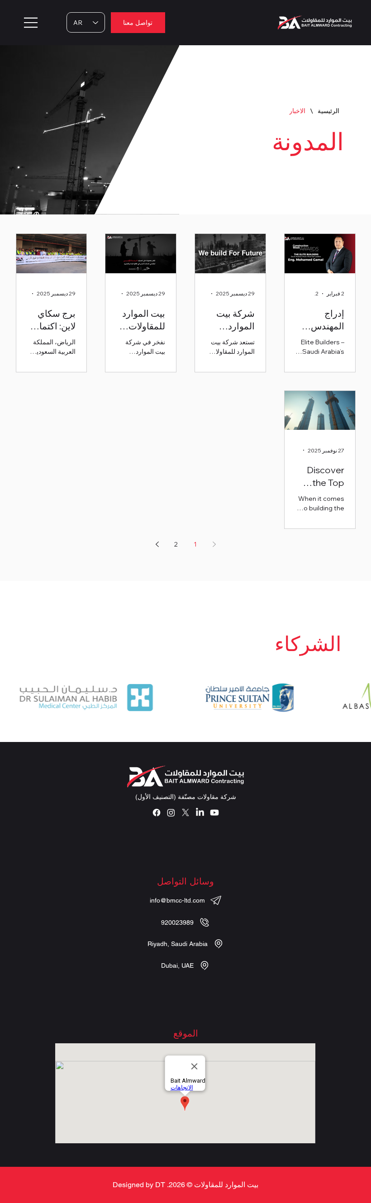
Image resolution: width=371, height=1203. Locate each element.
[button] (138, 22)
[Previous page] (214, 544)
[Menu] (31, 22)
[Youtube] (214, 813)
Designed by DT (139, 1184)
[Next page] (157, 544)
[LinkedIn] (200, 813)
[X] (185, 813)
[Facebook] (157, 813)
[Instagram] (171, 813)
